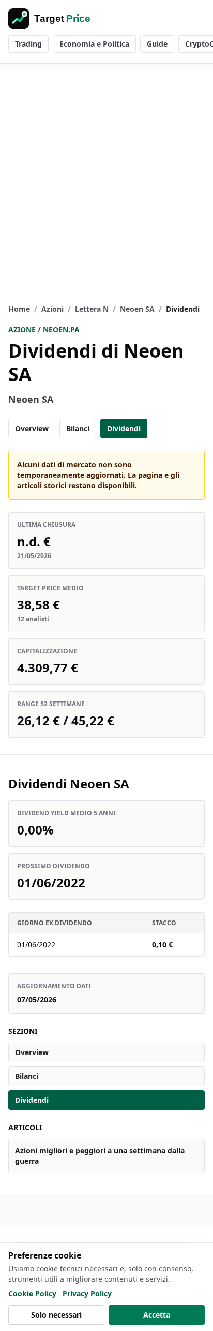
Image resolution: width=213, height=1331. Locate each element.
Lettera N (92, 309)
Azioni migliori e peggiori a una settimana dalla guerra (100, 1156)
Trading (28, 44)
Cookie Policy (32, 1293)
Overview (32, 428)
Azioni (52, 309)
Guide (157, 44)
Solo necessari (56, 1315)
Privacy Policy (87, 1293)
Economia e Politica (94, 44)
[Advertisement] (106, 175)
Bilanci (77, 428)
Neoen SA (137, 309)
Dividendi (124, 428)
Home (19, 309)
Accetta (156, 1315)
